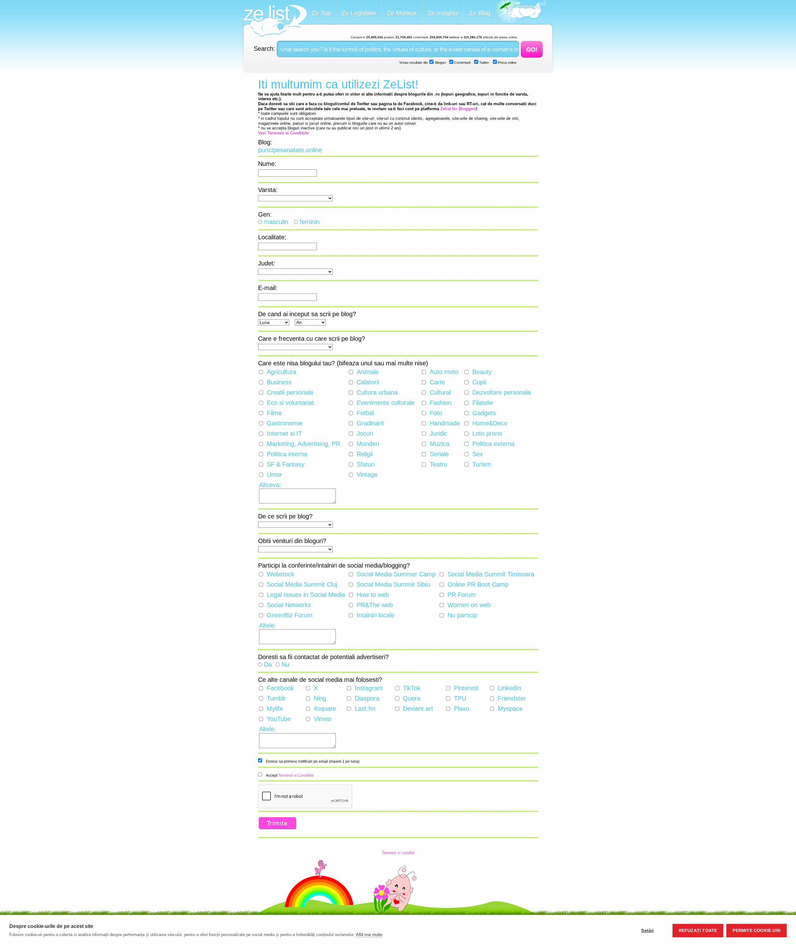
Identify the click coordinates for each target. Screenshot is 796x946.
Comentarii (461, 62)
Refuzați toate (698, 930)
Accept (290, 775)
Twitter (483, 62)
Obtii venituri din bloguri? (292, 540)
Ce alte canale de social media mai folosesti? (320, 679)
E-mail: (267, 287)
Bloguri (440, 62)
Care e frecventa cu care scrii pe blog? (311, 338)
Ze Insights (443, 13)
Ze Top (321, 13)
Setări (647, 930)
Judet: (266, 263)
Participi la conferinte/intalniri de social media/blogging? (334, 565)
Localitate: (272, 237)
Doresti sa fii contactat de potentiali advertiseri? (323, 656)
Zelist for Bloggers (458, 108)
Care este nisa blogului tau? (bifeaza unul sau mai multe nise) (343, 363)
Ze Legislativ (359, 13)
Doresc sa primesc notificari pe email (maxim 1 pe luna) (312, 761)
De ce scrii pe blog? (285, 516)
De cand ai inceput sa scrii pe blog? (307, 314)
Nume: (267, 163)
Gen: (265, 214)
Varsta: (268, 189)
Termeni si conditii (398, 852)
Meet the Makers (521, 12)
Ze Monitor (402, 13)
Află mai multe (369, 934)
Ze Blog (479, 13)
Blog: (265, 142)
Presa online (506, 62)
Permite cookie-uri (756, 930)
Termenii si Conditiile (296, 775)
